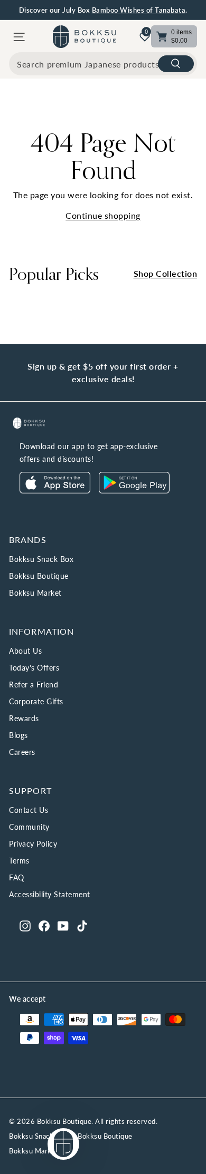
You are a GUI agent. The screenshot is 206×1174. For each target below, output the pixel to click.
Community (29, 826)
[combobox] (103, 63)
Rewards (24, 718)
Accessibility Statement (49, 894)
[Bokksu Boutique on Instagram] (25, 925)
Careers (22, 752)
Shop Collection (166, 273)
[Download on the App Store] (55, 490)
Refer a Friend (33, 684)
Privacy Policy (33, 843)
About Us (25, 650)
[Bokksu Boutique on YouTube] (63, 925)
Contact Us (28, 810)
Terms (19, 860)
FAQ (16, 877)
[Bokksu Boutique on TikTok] (82, 925)
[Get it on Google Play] (134, 490)
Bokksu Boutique (39, 575)
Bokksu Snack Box (41, 559)
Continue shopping (103, 215)
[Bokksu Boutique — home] (84, 36)
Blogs (18, 735)
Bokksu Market (35, 592)
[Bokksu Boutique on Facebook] (44, 925)
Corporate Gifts (36, 701)
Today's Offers (34, 667)
